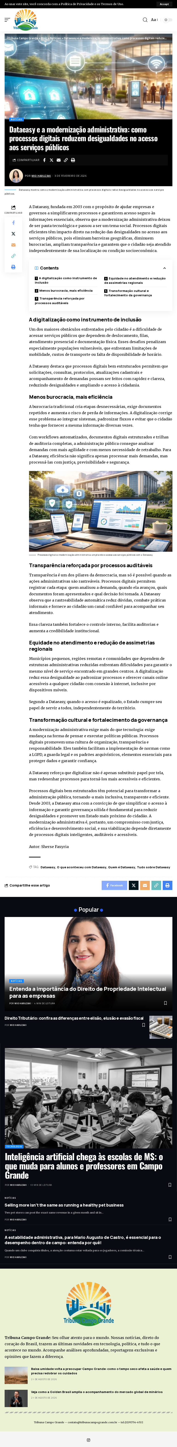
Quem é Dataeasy (121, 867)
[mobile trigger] (8, 19)
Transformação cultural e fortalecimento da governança (128, 293)
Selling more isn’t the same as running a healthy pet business (64, 1205)
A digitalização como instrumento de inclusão (66, 280)
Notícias (16, 119)
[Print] (73, 160)
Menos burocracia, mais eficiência (66, 290)
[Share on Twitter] (51, 160)
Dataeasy (48, 867)
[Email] (58, 160)
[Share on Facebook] (44, 160)
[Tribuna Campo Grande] (25, 19)
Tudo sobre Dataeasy (153, 867)
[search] (145, 20)
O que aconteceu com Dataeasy (81, 867)
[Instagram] (88, 1440)
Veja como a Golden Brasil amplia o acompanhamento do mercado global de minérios (97, 1392)
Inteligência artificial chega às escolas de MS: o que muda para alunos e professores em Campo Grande (84, 1165)
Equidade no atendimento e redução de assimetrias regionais (135, 280)
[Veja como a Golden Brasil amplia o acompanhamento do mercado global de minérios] (16, 1398)
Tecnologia (14, 1146)
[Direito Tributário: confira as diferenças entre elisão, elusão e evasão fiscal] (160, 1027)
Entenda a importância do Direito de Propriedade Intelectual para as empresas (87, 992)
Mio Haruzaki (41, 176)
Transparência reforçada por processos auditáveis (60, 300)
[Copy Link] (65, 160)
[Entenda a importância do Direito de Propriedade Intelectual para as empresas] (88, 964)
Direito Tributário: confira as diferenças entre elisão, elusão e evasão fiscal (74, 1018)
